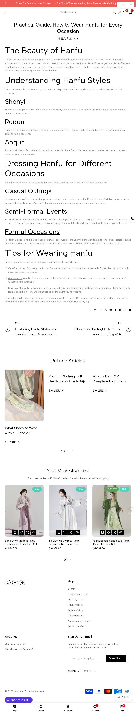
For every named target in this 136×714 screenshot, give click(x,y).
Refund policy (75, 615)
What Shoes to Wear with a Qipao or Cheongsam (21, 433)
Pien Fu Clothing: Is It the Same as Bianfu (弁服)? (67, 381)
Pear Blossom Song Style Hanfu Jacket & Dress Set (111, 542)
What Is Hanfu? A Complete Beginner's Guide (109, 381)
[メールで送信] (130, 310)
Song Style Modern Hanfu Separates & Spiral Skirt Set (21, 542)
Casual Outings (28, 191)
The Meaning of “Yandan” (19, 649)
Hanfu (71, 50)
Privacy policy (75, 604)
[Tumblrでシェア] (115, 310)
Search (71, 588)
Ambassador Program (80, 621)
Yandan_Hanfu (68, 12)
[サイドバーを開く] (132, 218)
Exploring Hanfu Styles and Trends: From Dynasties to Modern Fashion (36, 334)
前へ (16, 323)
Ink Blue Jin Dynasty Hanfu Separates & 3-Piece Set (64, 542)
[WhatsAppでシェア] (125, 310)
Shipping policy (76, 599)
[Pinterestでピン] (110, 310)
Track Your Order (77, 626)
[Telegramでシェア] (120, 310)
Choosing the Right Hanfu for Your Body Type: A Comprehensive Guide (98, 334)
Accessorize (15, 278)
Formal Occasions (32, 232)
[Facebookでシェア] (101, 310)
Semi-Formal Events (36, 211)
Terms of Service (77, 610)
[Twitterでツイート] (106, 310)
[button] (21, 532)
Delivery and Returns (79, 594)
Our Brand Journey (15, 644)
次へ (119, 323)
